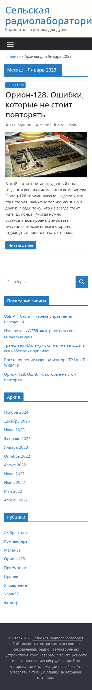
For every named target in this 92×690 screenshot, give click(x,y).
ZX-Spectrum (15, 532)
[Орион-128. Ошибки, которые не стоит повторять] (46, 154)
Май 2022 (13, 491)
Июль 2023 (14, 429)
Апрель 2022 (16, 499)
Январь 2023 (16, 447)
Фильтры (12, 602)
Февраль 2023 (17, 438)
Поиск (82, 282)
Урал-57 (11, 593)
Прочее (11, 576)
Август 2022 (15, 464)
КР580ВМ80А (67, 125)
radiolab (45, 125)
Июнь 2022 (14, 482)
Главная (13, 56)
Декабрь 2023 (17, 421)
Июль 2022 (14, 473)
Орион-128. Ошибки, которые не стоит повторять (44, 104)
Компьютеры (16, 541)
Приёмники (15, 567)
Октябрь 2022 (17, 456)
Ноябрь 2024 (16, 412)
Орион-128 (15, 85)
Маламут (12, 550)
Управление (15, 585)
